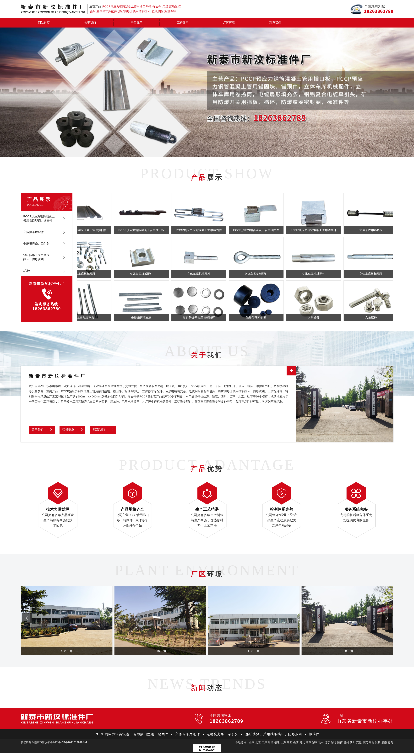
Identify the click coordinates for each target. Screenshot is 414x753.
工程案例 (183, 22)
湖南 (315, 742)
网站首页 (44, 22)
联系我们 (275, 22)
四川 (352, 742)
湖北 (334, 742)
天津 (264, 742)
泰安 (365, 742)
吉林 (321, 742)
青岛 (390, 742)
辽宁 (327, 742)
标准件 (27, 270)
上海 (283, 742)
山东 (252, 742)
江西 (289, 742)
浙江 (270, 742)
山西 (296, 742)
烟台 (371, 742)
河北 (302, 742)
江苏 (308, 742)
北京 (258, 742)
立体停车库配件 (33, 232)
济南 (384, 742)
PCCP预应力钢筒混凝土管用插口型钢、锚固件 (39, 218)
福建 (277, 742)
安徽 (359, 742)
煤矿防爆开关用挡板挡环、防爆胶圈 (36, 257)
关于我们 (90, 22)
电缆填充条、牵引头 (36, 243)
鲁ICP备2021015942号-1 (72, 742)
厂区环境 (229, 22)
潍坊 (378, 742)
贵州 (346, 742)
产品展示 (136, 22)
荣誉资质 (68, 429)
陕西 (340, 742)
